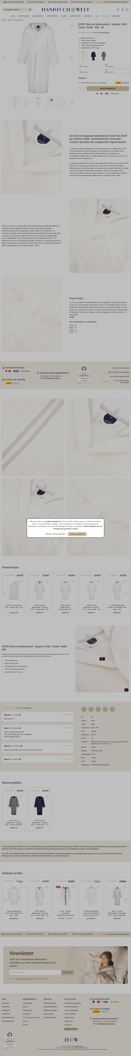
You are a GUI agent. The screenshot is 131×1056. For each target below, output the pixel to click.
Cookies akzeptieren (77, 534)
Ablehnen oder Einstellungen (55, 534)
